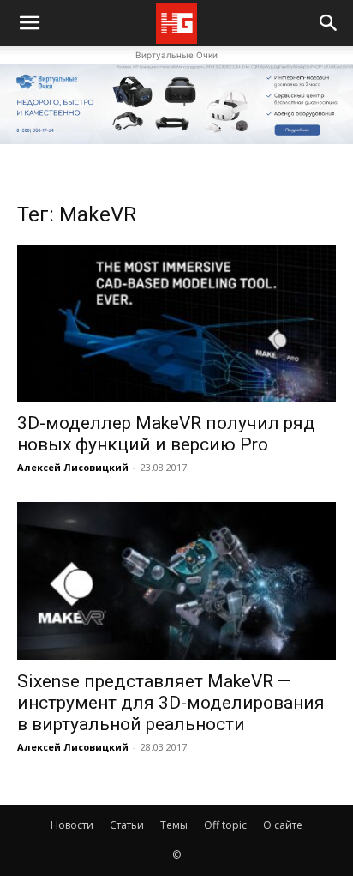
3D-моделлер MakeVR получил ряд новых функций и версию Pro (166, 434)
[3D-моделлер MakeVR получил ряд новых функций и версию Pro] (176, 323)
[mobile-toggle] (29, 23)
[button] (329, 23)
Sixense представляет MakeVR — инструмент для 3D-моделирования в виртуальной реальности (171, 702)
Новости (72, 825)
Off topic (225, 825)
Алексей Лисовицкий (73, 467)
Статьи (127, 825)
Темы (174, 825)
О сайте (282, 825)
